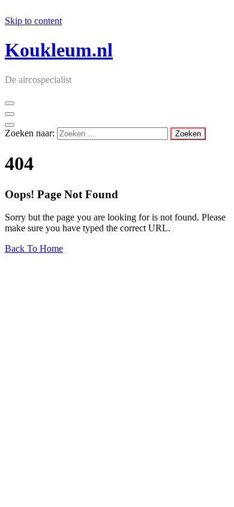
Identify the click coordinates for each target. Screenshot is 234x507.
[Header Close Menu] (9, 114)
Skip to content (33, 21)
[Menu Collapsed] (9, 103)
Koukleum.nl (59, 50)
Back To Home (34, 248)
